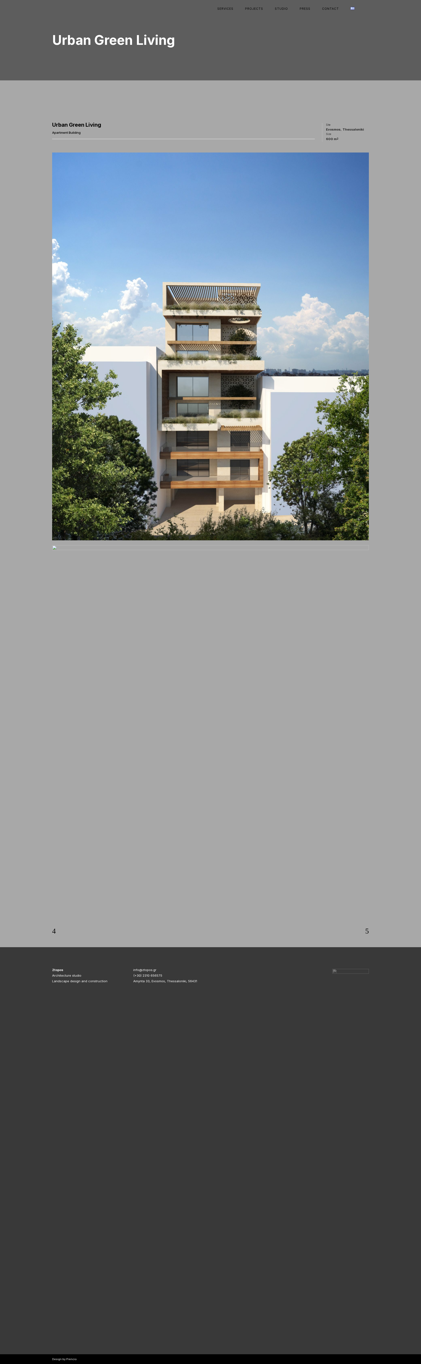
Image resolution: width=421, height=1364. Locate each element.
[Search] (364, 8)
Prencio (71, 1359)
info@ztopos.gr (144, 970)
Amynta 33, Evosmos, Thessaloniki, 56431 (165, 981)
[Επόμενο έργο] (367, 931)
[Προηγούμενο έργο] (54, 931)
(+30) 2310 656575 (147, 975)
